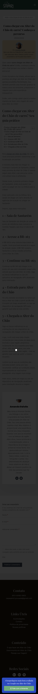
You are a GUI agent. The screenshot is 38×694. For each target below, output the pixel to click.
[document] (19, 347)
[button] (16, 350)
